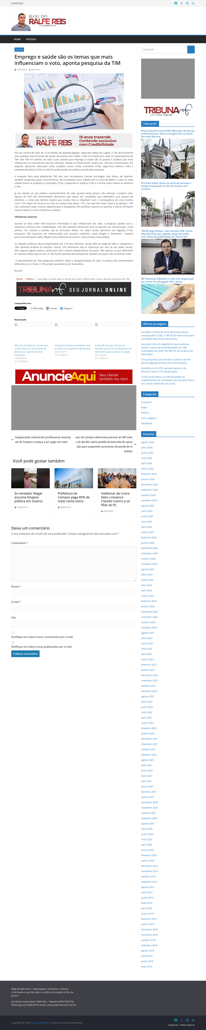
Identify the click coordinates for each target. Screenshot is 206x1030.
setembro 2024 (149, 563)
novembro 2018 (149, 934)
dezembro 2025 (149, 484)
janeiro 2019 (147, 924)
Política (31, 39)
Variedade (146, 423)
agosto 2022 (147, 696)
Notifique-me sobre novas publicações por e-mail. (41, 646)
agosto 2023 (147, 632)
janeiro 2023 (147, 669)
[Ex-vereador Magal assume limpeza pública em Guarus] (30, 470)
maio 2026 (146, 458)
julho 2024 (146, 574)
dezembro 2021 (149, 738)
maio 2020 (146, 839)
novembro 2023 (149, 616)
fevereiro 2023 (149, 664)
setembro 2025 (149, 500)
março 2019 (147, 913)
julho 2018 (146, 955)
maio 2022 (146, 712)
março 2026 (147, 468)
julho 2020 (146, 828)
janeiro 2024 (147, 606)
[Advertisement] (73, 407)
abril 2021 (146, 781)
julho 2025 (146, 511)
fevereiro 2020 (149, 855)
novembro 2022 (149, 680)
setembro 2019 (149, 881)
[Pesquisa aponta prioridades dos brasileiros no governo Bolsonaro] (73, 333)
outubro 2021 (148, 749)
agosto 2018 (147, 950)
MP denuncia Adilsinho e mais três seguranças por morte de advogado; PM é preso (167, 280)
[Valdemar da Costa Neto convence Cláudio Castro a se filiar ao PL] (117, 470)
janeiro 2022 (147, 733)
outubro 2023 (148, 622)
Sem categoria (148, 418)
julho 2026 (146, 447)
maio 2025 (146, 521)
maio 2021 (146, 775)
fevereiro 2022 (149, 728)
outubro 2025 (148, 495)
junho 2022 (147, 706)
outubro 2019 (148, 876)
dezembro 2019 (149, 865)
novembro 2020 (149, 807)
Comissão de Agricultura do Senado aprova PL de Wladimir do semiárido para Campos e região (113, 348)
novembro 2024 (149, 553)
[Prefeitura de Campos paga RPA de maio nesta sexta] (74, 470)
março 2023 (147, 659)
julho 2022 (146, 701)
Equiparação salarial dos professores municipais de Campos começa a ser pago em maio (43, 439)
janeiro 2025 (147, 542)
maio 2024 (146, 585)
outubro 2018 (148, 940)
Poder (144, 407)
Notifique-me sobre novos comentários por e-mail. (42, 637)
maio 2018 (146, 966)
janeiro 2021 (147, 797)
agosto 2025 (147, 505)
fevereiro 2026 (149, 473)
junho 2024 (147, 579)
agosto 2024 (147, 569)
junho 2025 (147, 516)
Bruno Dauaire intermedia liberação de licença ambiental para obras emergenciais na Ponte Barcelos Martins (168, 133)
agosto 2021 (147, 759)
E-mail (16, 602)
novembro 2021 (149, 744)
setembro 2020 (149, 818)
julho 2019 (146, 892)
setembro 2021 (149, 754)
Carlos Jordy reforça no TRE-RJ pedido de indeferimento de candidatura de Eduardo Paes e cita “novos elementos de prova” (168, 380)
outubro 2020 (148, 812)
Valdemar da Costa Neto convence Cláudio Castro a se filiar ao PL (115, 499)
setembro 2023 (149, 627)
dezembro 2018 (149, 929)
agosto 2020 (147, 823)
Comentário (19, 543)
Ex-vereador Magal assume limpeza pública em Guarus (28, 497)
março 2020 (147, 850)
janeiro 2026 (147, 479)
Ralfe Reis (35, 69)
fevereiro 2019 (149, 918)
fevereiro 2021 (149, 791)
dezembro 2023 (149, 611)
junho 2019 (147, 897)
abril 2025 (146, 526)
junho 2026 (147, 452)
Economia (146, 402)
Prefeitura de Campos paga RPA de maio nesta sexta (74, 497)
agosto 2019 (147, 887)
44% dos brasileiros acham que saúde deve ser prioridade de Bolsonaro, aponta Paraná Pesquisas (31, 350)
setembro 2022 (149, 691)
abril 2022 (146, 717)
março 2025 (147, 532)
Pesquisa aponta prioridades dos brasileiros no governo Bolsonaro (72, 347)
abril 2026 (146, 463)
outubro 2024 (148, 558)
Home (17, 39)
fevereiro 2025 (149, 537)
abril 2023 (146, 654)
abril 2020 (146, 844)
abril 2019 (146, 908)
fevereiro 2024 (149, 601)
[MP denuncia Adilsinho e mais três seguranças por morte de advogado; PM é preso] (168, 285)
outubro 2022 (148, 685)
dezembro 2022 (149, 675)
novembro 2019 (149, 871)
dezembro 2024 (149, 548)
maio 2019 (146, 902)
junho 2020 (147, 834)
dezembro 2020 (149, 802)
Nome (16, 586)
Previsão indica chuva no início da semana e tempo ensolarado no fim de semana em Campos (166, 185)
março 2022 (147, 722)
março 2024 (147, 595)
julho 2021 (146, 765)
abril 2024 (146, 590)
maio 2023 (146, 648)
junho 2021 (147, 770)
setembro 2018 (149, 945)
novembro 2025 (149, 489)
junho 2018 (147, 961)
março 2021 (147, 786)
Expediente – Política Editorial (182, 1025)
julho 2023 (146, 638)
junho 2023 (147, 643)
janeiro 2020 (147, 860)
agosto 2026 (147, 442)
